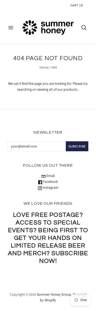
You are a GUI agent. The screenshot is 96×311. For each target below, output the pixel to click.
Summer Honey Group (54, 294)
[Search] (84, 27)
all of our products (63, 89)
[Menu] (11, 27)
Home (44, 67)
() (76, 5)
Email (50, 175)
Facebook (50, 181)
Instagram (50, 187)
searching (24, 89)
